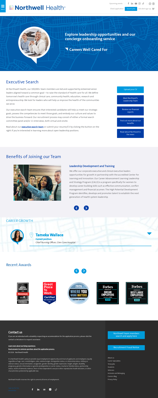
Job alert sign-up (144, 9)
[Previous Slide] (76, 271)
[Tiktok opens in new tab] (143, 3)
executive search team (33, 127)
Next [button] (86, 207)
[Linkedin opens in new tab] (132, 3)
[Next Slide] (83, 271)
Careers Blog (112, 376)
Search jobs (131, 9)
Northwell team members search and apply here (126, 335)
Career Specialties (114, 361)
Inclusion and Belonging (116, 373)
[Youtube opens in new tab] (136, 3)
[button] (3, 6)
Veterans (111, 370)
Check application (117, 9)
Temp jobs (111, 364)
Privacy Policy (112, 379)
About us (111, 358)
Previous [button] (76, 207)
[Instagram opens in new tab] (139, 3)
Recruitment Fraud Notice (126, 348)
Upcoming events (116, 4)
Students (111, 367)
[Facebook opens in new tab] (128, 3)
